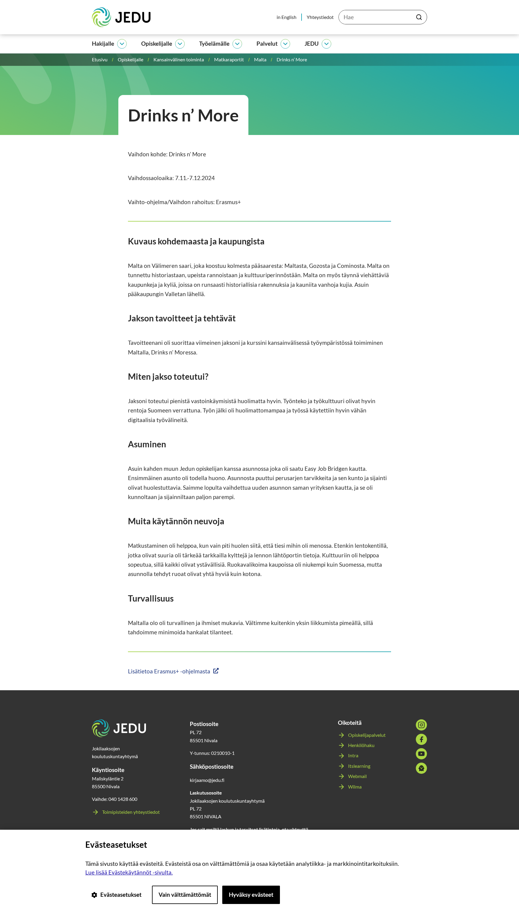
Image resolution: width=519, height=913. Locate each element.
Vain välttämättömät (185, 894)
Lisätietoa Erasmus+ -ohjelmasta (169, 671)
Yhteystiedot (320, 17)
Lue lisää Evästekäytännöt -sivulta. (129, 872)
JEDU (312, 43)
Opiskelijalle (156, 43)
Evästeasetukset (120, 894)
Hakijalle (103, 43)
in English (286, 17)
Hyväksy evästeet (251, 894)
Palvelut (267, 43)
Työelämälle (214, 43)
